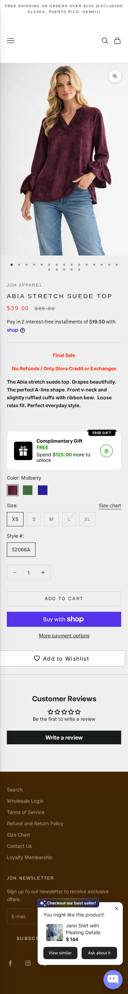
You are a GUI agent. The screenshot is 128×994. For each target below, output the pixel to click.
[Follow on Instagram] (28, 963)
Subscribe (33, 938)
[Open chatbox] (113, 979)
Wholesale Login (25, 801)
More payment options (64, 635)
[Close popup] (116, 908)
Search (15, 789)
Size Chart (18, 835)
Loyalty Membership (30, 857)
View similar (60, 952)
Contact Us (19, 846)
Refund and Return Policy (35, 823)
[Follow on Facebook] (10, 963)
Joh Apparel (25, 285)
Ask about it (99, 952)
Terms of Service (25, 812)
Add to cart (64, 598)
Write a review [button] (64, 737)
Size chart (110, 505)
